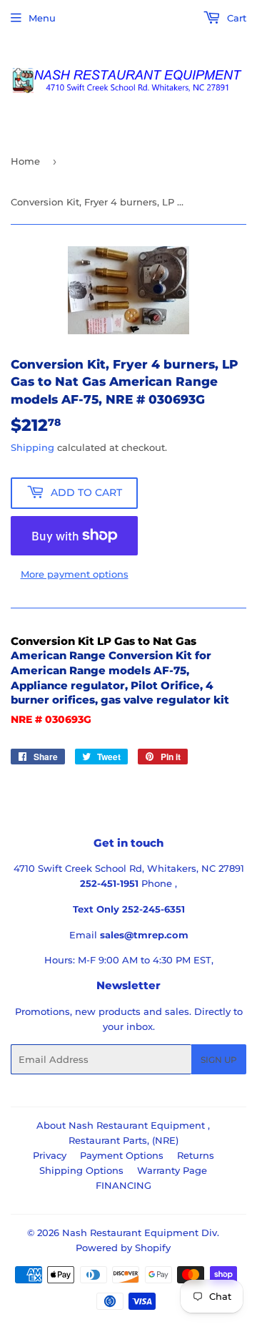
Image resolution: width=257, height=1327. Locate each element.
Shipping (32, 447)
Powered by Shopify (123, 1247)
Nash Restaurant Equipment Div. (140, 1232)
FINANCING (123, 1185)
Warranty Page (172, 1170)
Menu (42, 18)
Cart (235, 18)
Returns (195, 1155)
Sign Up (219, 1059)
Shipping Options (81, 1170)
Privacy (49, 1155)
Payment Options (121, 1155)
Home (25, 161)
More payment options (74, 574)
